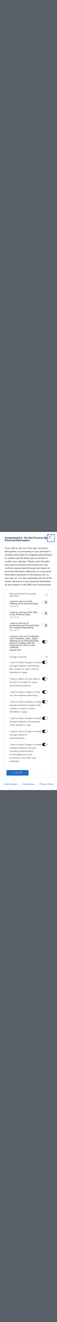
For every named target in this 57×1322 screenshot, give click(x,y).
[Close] (51, 538)
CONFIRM (17, 773)
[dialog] (28, 661)
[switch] (44, 602)
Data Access (28, 784)
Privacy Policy (46, 784)
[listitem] (28, 595)
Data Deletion (10, 784)
